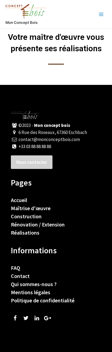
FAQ (15, 267)
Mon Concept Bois (21, 22)
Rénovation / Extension (38, 224)
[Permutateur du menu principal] (101, 14)
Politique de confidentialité (42, 300)
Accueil (19, 200)
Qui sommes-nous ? (34, 284)
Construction (26, 216)
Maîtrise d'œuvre (31, 208)
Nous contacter (31, 162)
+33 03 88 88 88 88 (34, 146)
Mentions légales (30, 292)
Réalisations (25, 232)
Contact (20, 276)
